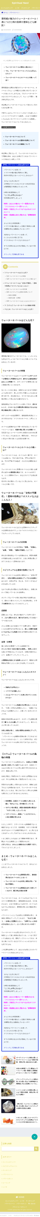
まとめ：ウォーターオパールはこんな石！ (19, 309)
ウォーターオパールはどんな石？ (16, 272)
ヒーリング (6, 1183)
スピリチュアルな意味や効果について (19, 292)
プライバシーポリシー (19, 1207)
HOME (21, 1197)
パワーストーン (8, 1174)
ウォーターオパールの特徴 (16, 276)
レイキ (17, 8)
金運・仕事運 (14, 298)
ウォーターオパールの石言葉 (17, 289)
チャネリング (25, 8)
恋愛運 (12, 295)
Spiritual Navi (20, 3)
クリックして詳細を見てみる (14, 254)
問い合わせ (31, 1203)
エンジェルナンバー (7, 8)
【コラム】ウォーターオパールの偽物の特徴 (20, 305)
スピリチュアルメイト (10, 1166)
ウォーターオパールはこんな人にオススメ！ (22, 301)
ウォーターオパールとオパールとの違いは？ (22, 279)
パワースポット (8, 1178)
